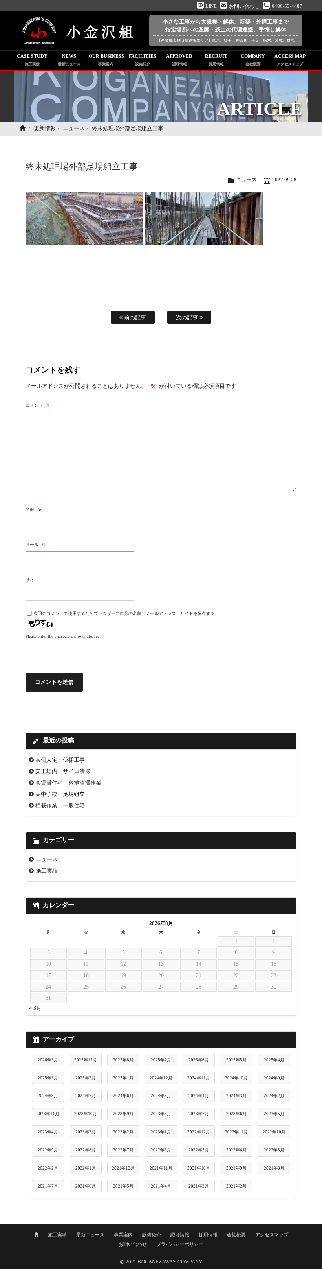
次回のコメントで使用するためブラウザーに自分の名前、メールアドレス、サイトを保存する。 (126, 613)
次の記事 (187, 317)
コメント (38, 405)
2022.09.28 (284, 179)
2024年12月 (161, 1078)
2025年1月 (123, 1078)
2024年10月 (236, 1078)
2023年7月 (198, 1113)
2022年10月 (274, 1131)
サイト (32, 580)
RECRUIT (216, 59)
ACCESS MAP (290, 59)
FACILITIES (142, 59)
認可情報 (179, 1235)
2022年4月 (236, 1149)
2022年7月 (123, 1149)
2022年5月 (198, 1149)
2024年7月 (85, 1095)
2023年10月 (85, 1113)
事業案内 (123, 1235)
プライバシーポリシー (179, 1244)
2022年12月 (198, 1131)
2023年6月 (236, 1113)
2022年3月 (274, 1149)
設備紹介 (151, 1235)
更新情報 (45, 128)
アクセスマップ (271, 1235)
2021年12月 (123, 1168)
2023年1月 (161, 1131)
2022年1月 (85, 1168)
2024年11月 (198, 1078)
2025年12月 (85, 1059)
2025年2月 (85, 1078)
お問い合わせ (133, 1244)
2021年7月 (48, 1186)
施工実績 (47, 870)
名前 (34, 509)
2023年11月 (48, 1113)
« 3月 (35, 1008)
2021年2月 (236, 1186)
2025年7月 (161, 1059)
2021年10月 (198, 1168)
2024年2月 (274, 1095)
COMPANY (253, 59)
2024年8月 (48, 1095)
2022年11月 (236, 1131)
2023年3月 (85, 1131)
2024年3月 (236, 1095)
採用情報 (208, 1235)
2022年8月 (85, 1149)
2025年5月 (236, 1059)
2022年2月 (48, 1168)
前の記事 (134, 317)
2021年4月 (161, 1186)
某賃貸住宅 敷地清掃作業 (68, 782)
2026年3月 (48, 1059)
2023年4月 (48, 1131)
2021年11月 (161, 1168)
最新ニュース (90, 1235)
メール (36, 544)
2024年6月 (123, 1095)
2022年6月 (161, 1149)
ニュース (74, 128)
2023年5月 (274, 1113)
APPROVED (179, 59)
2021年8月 (274, 1168)
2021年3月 (198, 1186)
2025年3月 (48, 1078)
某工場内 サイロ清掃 (62, 771)
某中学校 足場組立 (60, 794)
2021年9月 (236, 1168)
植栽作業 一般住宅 (60, 805)
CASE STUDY (32, 59)
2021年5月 (123, 1186)
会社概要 (236, 1235)
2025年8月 (123, 1059)
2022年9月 (48, 1149)
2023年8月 (161, 1113)
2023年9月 (123, 1113)
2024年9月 (274, 1078)
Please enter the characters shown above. (62, 636)
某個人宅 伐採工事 (60, 760)
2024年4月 (198, 1095)
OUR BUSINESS (106, 59)
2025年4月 (274, 1059)
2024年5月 (161, 1095)
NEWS (69, 59)
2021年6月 (85, 1186)
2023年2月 (123, 1131)
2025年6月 (198, 1059)
